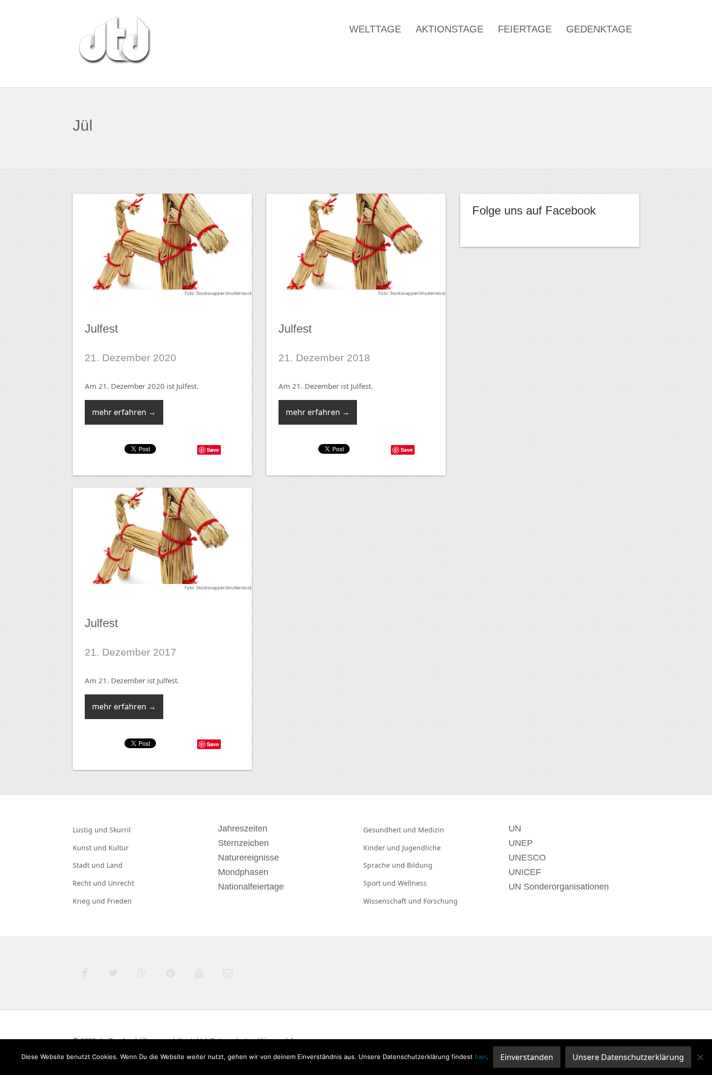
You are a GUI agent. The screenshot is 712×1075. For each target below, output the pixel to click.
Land (115, 865)
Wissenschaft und (393, 901)
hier (480, 1056)
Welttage (375, 29)
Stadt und (90, 865)
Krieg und (90, 901)
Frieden (119, 901)
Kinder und (382, 847)
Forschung (440, 901)
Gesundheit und (390, 829)
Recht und (90, 883)
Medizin (431, 829)
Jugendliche (421, 847)
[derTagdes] (113, 42)
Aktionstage (449, 29)
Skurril (120, 829)
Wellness (412, 883)
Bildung (420, 865)
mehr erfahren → (124, 412)
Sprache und (385, 865)
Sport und (380, 883)
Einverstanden (526, 1057)
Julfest (101, 328)
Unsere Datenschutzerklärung (628, 1057)
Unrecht (121, 883)
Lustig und (91, 829)
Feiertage (525, 29)
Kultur (118, 847)
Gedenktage (599, 29)
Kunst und (90, 847)
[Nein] (700, 1057)
